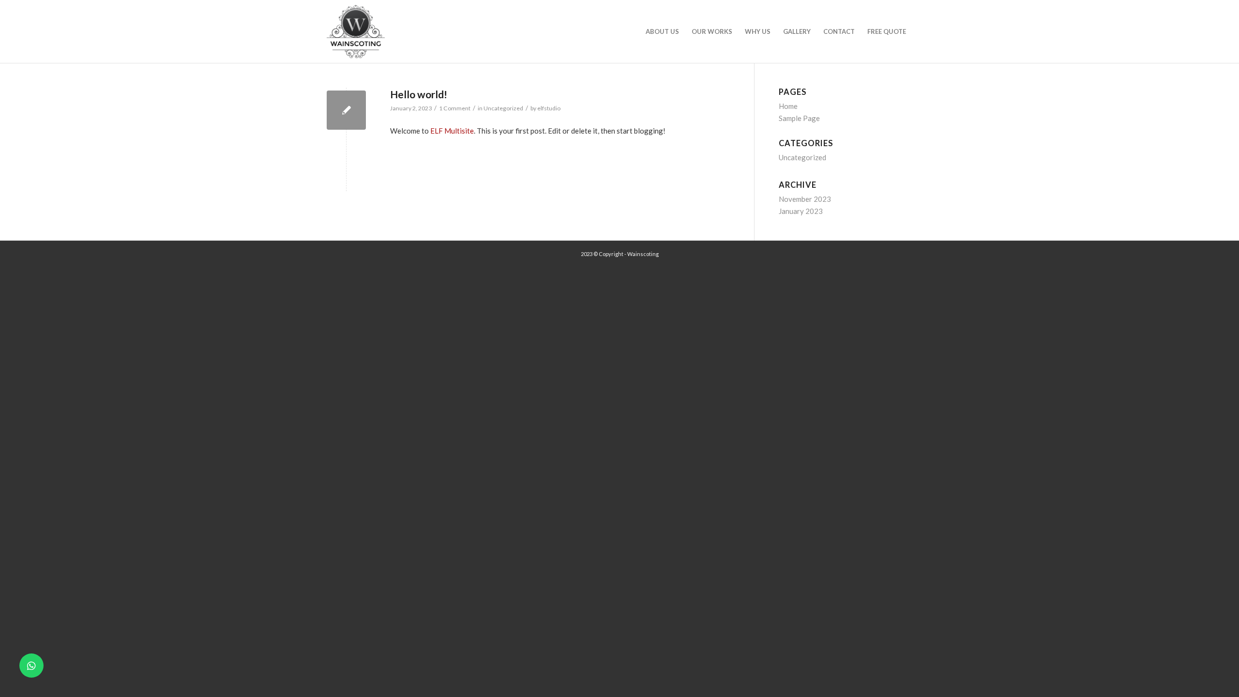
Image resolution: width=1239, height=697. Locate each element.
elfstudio (548, 108)
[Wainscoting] (356, 31)
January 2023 (801, 211)
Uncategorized (503, 108)
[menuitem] (662, 31)
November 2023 (805, 199)
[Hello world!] (346, 110)
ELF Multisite (452, 130)
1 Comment (454, 108)
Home (788, 106)
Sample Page (799, 118)
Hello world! (418, 94)
